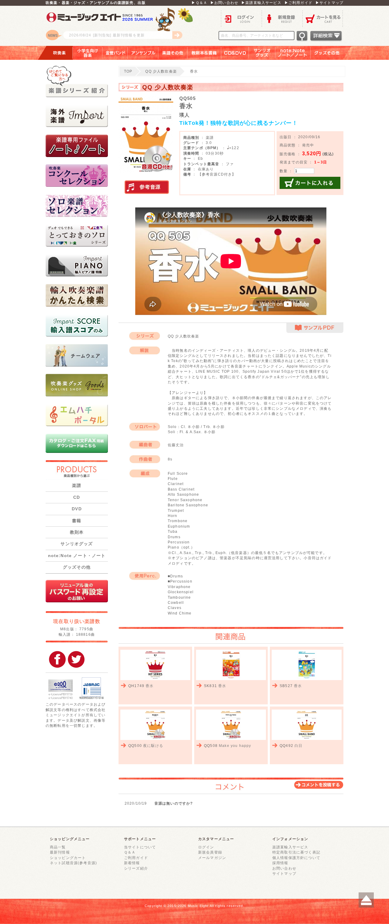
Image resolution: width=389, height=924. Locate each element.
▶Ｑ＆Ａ (199, 3)
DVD (76, 508)
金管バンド (115, 53)
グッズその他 (331, 53)
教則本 (77, 532)
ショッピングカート (68, 858)
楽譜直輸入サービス (290, 847)
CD (76, 497)
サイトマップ (284, 873)
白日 (298, 746)
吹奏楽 (55, 53)
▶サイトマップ (329, 3)
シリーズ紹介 (136, 868)
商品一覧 (58, 847)
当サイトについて (140, 847)
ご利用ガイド (136, 858)
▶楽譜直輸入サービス (261, 3)
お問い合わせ (284, 868)
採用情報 (280, 863)
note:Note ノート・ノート (77, 555)
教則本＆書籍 (204, 53)
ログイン (241, 18)
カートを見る (322, 18)
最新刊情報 (60, 852)
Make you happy (235, 746)
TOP (128, 71)
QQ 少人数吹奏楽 (161, 71)
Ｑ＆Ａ (130, 852)
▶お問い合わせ (224, 3)
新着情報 (132, 863)
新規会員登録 (210, 852)
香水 (149, 686)
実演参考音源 (147, 187)
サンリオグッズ (262, 53)
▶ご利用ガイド (298, 3)
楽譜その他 (173, 53)
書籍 (76, 520)
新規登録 (282, 18)
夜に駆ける (153, 746)
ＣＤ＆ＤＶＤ (235, 53)
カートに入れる (310, 183)
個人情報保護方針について (296, 858)
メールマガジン (212, 858)
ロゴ (122, 26)
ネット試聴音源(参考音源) (73, 863)
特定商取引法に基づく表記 (296, 852)
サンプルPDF (314, 328)
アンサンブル (143, 53)
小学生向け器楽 (87, 53)
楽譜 (76, 485)
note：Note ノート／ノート (293, 53)
